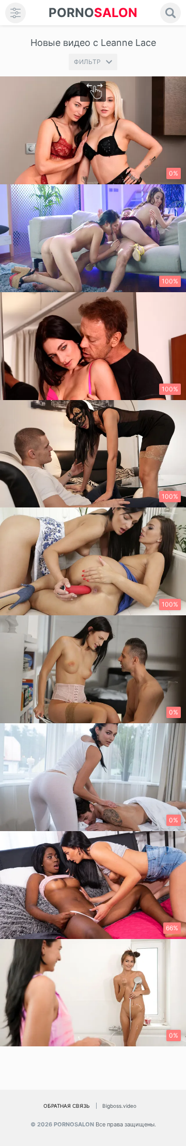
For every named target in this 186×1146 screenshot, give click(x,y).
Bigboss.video (119, 1106)
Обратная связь (66, 1106)
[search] (170, 13)
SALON (93, 13)
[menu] (15, 13)
